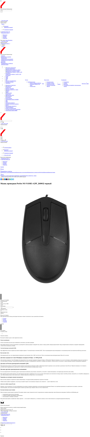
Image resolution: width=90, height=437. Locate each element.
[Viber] (8, 179)
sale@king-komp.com (5, 31)
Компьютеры (13, 172)
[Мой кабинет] (1, 126)
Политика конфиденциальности (8, 422)
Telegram (5, 36)
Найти (2, 425)
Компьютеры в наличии (5, 172)
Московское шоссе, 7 (5, 32)
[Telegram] (13, 179)
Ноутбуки (41, 172)
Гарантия (5, 321)
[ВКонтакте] (1, 179)
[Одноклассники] (3, 179)
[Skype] (11, 179)
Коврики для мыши (20, 175)
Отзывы (4, 318)
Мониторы (46, 172)
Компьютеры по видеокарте (22, 172)
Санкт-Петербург (8, 40)
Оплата (4, 319)
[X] (6, 179)
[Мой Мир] (4, 179)
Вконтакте (5, 34)
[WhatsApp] (10, 179)
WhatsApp (5, 38)
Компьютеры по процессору (33, 172)
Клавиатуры (13, 175)
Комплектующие (51, 172)
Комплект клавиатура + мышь (30, 175)
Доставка (5, 320)
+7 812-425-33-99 (4, 20)
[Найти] (1, 11)
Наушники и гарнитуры (5, 175)
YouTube (4, 37)
